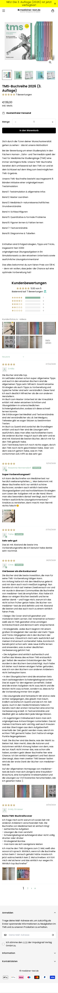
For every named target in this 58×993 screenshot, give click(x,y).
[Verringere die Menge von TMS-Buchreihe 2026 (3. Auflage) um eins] (15, 122)
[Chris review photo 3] (37, 791)
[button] (9, 94)
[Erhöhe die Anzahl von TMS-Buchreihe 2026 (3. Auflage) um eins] (53, 122)
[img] (8, 364)
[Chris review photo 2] (23, 791)
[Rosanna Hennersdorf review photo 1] (8, 515)
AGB (25, 942)
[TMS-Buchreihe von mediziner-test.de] (29, 11)
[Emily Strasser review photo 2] (23, 873)
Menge (6, 121)
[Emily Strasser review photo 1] (8, 873)
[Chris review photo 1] (8, 791)
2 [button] (27, 888)
